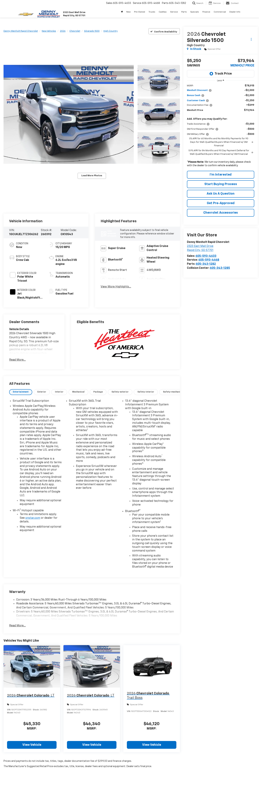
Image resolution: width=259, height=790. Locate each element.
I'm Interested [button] (221, 174)
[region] (220, 126)
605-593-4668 (208, 260)
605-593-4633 (206, 256)
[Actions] (251, 39)
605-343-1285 (220, 268)
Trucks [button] (152, 12)
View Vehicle (31, 744)
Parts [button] (184, 12)
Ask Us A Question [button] (221, 193)
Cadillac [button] (163, 12)
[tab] (20, 392)
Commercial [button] (220, 12)
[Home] (122, 12)
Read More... (17, 360)
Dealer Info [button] (234, 12)
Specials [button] (194, 12)
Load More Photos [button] (91, 175)
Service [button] (174, 12)
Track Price (223, 73)
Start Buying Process (220, 184)
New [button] (128, 12)
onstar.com (32, 518)
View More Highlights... (116, 286)
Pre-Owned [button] (139, 12)
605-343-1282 (206, 264)
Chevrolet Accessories (220, 212)
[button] (69, 114)
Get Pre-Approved (221, 203)
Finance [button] (206, 12)
